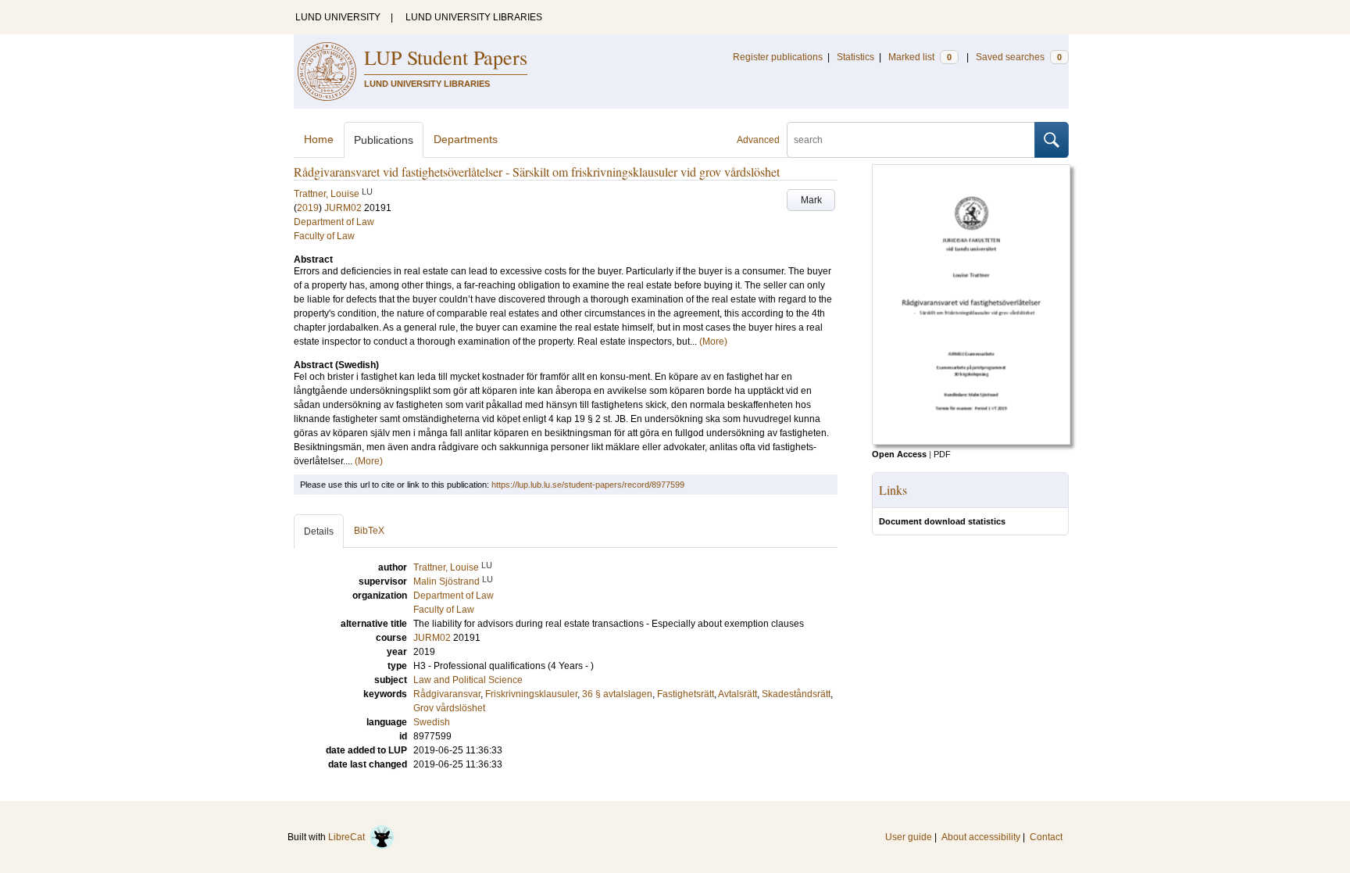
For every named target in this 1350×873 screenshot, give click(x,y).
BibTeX (369, 530)
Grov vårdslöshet (449, 708)
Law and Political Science (468, 679)
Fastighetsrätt (685, 694)
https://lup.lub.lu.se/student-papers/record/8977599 (587, 484)
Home (319, 139)
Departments (466, 139)
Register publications (778, 57)
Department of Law (334, 221)
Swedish (431, 722)
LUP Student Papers (445, 57)
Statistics (855, 57)
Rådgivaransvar (446, 694)
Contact (1046, 837)
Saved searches (1019, 57)
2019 (308, 207)
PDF (942, 454)
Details (319, 531)
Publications (383, 140)
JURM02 (343, 207)
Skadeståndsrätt (796, 694)
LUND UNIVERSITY (337, 17)
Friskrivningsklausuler (531, 694)
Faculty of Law (324, 236)
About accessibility (980, 837)
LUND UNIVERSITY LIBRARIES (473, 17)
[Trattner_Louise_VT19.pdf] (971, 441)
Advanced (758, 139)
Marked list (920, 57)
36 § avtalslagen (617, 694)
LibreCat (349, 837)
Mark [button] (811, 200)
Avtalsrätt (737, 694)
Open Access (899, 454)
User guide (908, 837)
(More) (713, 341)
